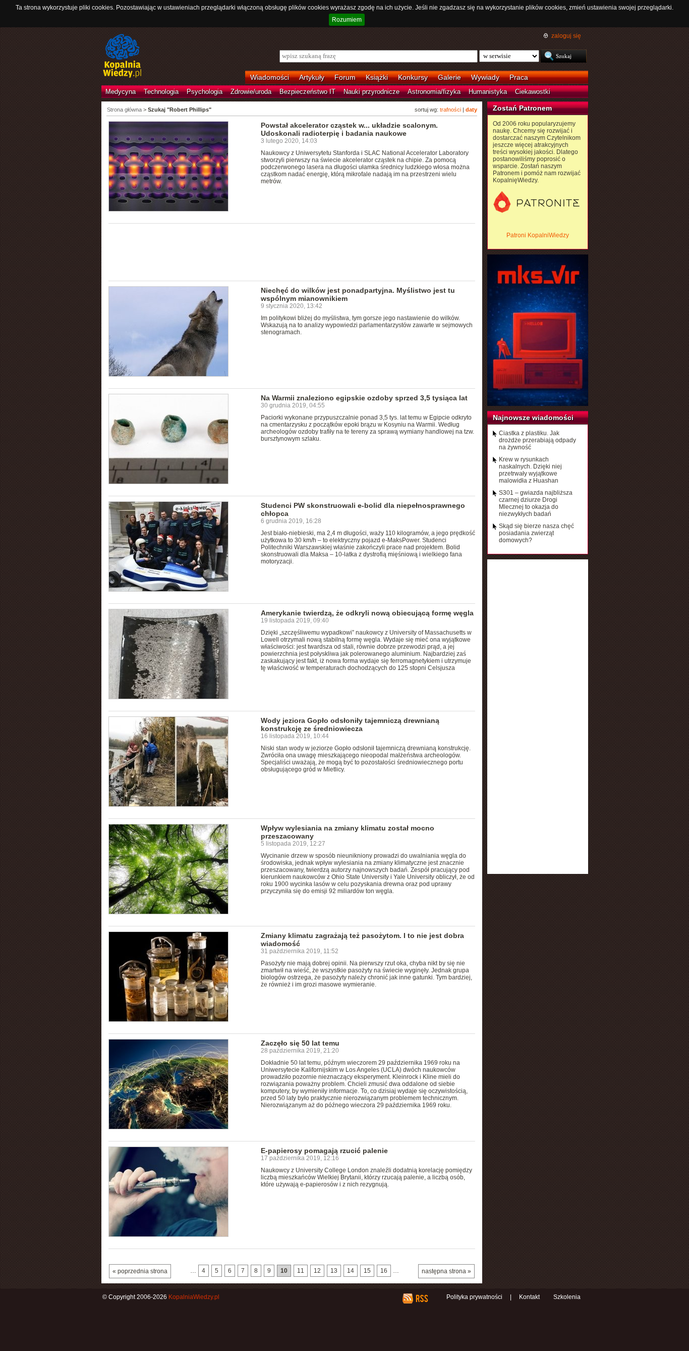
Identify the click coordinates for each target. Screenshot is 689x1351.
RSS (421, 1298)
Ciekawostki (532, 91)
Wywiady (485, 77)
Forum (345, 77)
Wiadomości (269, 77)
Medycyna (120, 91)
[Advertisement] (292, 251)
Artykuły (311, 77)
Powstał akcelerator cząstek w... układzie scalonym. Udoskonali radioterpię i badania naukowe (349, 129)
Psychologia (204, 91)
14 (350, 1270)
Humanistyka (488, 91)
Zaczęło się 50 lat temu (300, 1043)
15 (367, 1270)
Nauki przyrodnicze (371, 91)
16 (383, 1270)
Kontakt (529, 1297)
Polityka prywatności (474, 1297)
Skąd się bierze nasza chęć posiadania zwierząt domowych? (536, 533)
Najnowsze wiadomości (533, 417)
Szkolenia (567, 1297)
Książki (377, 77)
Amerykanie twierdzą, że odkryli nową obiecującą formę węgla (367, 613)
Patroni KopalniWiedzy (537, 235)
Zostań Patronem (522, 108)
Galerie (449, 77)
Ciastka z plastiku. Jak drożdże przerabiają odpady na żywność (537, 440)
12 (317, 1270)
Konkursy (413, 77)
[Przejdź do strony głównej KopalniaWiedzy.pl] (122, 56)
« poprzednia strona (139, 1271)
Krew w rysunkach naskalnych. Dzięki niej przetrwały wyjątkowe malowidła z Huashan (530, 470)
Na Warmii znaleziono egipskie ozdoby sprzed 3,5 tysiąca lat (364, 398)
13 (333, 1270)
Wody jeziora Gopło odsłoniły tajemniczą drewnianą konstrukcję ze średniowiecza (350, 724)
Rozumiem (347, 19)
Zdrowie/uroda (251, 91)
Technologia (161, 91)
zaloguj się (566, 35)
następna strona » (446, 1271)
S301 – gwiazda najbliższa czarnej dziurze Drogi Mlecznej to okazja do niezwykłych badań (535, 503)
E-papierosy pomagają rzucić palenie (324, 1151)
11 (300, 1270)
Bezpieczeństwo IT (307, 91)
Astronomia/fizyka (434, 91)
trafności (450, 110)
